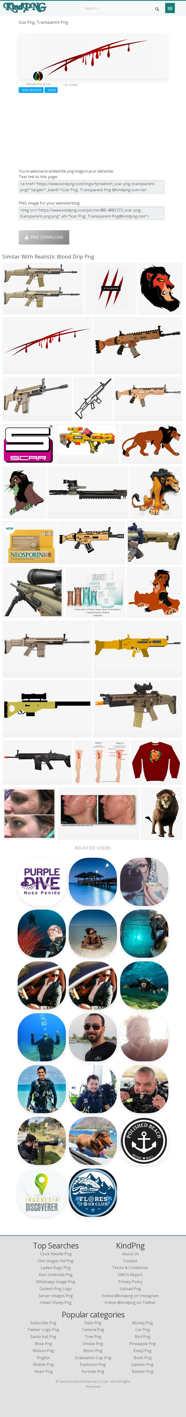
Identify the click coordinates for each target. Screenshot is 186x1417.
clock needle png (56, 1253)
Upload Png (130, 1288)
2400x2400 (13, 461)
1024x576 (68, 561)
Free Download (46, 237)
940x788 (139, 782)
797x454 (65, 461)
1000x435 (67, 837)
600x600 (56, 515)
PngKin (43, 1357)
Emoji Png (142, 1350)
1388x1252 (137, 615)
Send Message (31, 90)
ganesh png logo (55, 1288)
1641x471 (12, 734)
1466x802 (12, 418)
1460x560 (103, 371)
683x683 (82, 418)
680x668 (139, 515)
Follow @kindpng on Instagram (130, 1295)
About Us (130, 1253)
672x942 (150, 837)
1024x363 (124, 418)
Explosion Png (93, 1364)
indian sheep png (56, 1302)
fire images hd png (55, 1261)
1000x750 (12, 615)
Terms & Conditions (130, 1267)
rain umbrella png (56, 1274)
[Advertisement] (93, 130)
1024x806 (12, 561)
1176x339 (12, 675)
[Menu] (170, 8)
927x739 (82, 782)
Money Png (142, 1322)
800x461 (11, 311)
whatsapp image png (55, 1281)
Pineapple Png (142, 1343)
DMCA (51, 90)
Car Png (142, 1329)
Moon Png (92, 1350)
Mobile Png (43, 1364)
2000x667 (12, 371)
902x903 (94, 311)
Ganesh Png (143, 1364)
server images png (56, 1295)
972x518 (129, 461)
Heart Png (43, 1371)
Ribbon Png (43, 1350)
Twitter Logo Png (43, 1329)
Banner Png (143, 1371)
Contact (130, 1261)
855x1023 (12, 515)
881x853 (11, 837)
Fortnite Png (93, 1371)
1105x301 (103, 675)
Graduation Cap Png (93, 1357)
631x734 (147, 311)
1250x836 (75, 615)
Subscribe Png (43, 1322)
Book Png (143, 1357)
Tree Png (93, 1336)
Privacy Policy (130, 1281)
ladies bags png (56, 1267)
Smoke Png (93, 1343)
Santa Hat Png (43, 1336)
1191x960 (12, 782)
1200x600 (103, 734)
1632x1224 (137, 561)
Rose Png (43, 1343)
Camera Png (93, 1329)
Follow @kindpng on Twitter (130, 1302)
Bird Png (142, 1336)
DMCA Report (130, 1274)
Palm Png (92, 1322)
